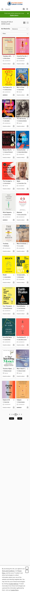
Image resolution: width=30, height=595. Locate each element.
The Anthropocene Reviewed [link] (8, 118)
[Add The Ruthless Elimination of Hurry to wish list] (27, 345)
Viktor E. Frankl (21, 370)
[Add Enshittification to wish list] (27, 314)
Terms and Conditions (8, 571)
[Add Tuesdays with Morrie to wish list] (14, 64)
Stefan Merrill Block (22, 152)
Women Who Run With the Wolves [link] (8, 150)
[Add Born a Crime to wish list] (27, 95)
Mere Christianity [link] (21, 243)
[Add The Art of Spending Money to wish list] (14, 376)
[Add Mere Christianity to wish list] (27, 251)
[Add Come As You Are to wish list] (27, 64)
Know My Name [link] (7, 337)
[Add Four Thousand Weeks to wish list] (14, 314)
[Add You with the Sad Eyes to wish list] (27, 126)
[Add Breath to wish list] (14, 283)
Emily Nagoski (21, 58)
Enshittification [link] (21, 306)
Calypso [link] (19, 400)
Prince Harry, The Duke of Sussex (23, 183)
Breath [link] (5, 275)
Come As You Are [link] (22, 56)
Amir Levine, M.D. (22, 214)
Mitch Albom (7, 58)
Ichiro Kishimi (7, 183)
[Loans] (23, 9)
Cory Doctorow (21, 308)
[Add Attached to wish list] (27, 220)
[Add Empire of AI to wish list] (14, 408)
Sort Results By (5, 29)
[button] (24, 23)
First (11, 418)
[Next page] (21, 415)
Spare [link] (18, 181)
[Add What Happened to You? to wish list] (14, 220)
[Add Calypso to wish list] (27, 408)
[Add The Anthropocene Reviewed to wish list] (14, 126)
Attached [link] (19, 212)
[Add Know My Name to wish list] (14, 345)
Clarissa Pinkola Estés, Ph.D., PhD (9, 152)
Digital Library (14, 15)
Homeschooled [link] (21, 150)
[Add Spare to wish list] (27, 189)
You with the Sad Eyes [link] (22, 118)
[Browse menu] (27, 9)
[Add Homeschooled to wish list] (27, 158)
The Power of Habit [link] (8, 87)
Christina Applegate (23, 120)
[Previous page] (10, 415)
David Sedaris (21, 402)
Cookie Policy (14, 590)
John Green (7, 120)
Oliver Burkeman (8, 308)
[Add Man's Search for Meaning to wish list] (27, 376)
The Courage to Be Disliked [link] (8, 181)
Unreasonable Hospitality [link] (22, 275)
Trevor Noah (21, 89)
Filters (4, 33)
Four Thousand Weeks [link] (8, 306)
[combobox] (11, 9)
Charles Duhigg (7, 89)
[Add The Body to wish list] (14, 251)
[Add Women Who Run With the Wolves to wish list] (14, 158)
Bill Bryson (6, 245)
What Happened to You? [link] (8, 212)
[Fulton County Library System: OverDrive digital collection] (15, 3)
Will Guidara (21, 277)
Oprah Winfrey (7, 214)
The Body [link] (5, 243)
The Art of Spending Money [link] (8, 368)
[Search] (2, 9)
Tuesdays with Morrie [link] (8, 56)
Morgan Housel (7, 370)
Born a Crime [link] (20, 87)
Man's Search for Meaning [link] (22, 368)
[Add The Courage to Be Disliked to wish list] (14, 189)
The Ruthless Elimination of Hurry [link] (22, 337)
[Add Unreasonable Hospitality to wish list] (27, 283)
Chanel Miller (7, 339)
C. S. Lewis (20, 245)
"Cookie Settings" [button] (14, 584)
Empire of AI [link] (6, 400)
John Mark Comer (22, 339)
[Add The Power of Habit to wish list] (14, 95)
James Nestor (7, 277)
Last (20, 418)
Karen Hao (6, 402)
